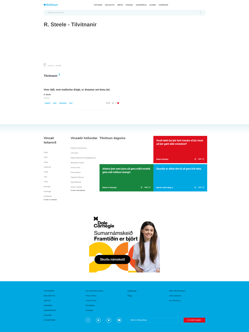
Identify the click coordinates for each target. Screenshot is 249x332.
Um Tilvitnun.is (175, 301)
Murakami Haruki (77, 163)
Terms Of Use (91, 301)
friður (46, 152)
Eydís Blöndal (76, 182)
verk (45, 177)
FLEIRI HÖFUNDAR (78, 190)
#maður (47, 103)
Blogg (129, 296)
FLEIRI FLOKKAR (50, 199)
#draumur (62, 103)
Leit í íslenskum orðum (94, 291)
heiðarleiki (48, 196)
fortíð (46, 172)
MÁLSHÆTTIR (109, 5)
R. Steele (47, 95)
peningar (47, 186)
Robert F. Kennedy (109, 187)
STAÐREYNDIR (163, 5)
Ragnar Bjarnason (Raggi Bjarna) (83, 158)
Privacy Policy (91, 296)
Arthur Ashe (75, 167)
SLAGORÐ (152, 5)
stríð (45, 157)
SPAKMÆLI (129, 5)
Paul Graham (76, 172)
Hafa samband (175, 296)
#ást (71, 103)
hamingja (47, 191)
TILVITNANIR (98, 5)
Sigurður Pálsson (77, 177)
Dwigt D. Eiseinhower (79, 148)
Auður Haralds (76, 187)
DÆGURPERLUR (141, 5)
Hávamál (47, 167)
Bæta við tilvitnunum (177, 291)
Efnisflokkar (90, 305)
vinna (46, 182)
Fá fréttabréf (194, 320)
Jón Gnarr (74, 153)
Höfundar (89, 310)
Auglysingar (132, 291)
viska (46, 162)
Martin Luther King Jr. (164, 187)
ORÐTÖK (120, 5)
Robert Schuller (162, 159)
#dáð (54, 103)
